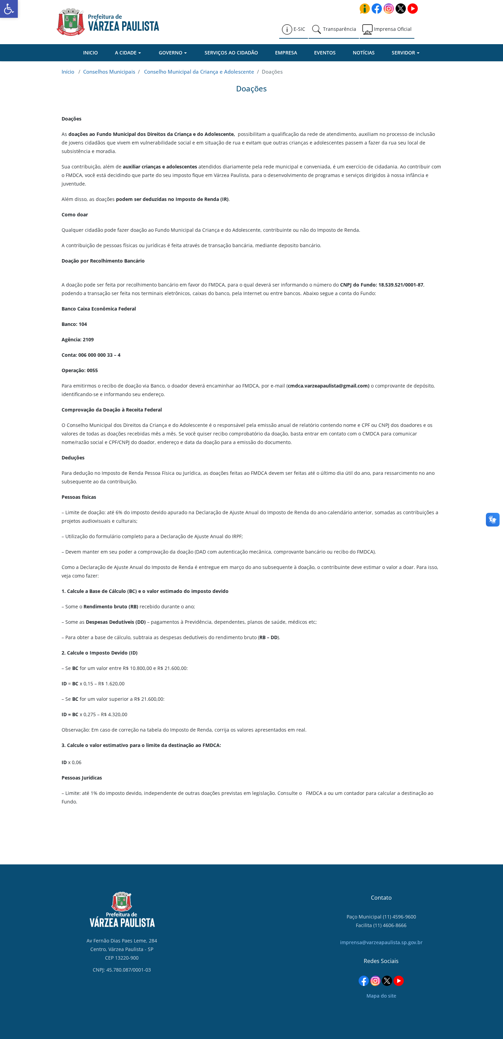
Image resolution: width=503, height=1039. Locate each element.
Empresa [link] (286, 52)
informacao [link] (365, 8)
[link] (9, 9)
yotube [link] (413, 8)
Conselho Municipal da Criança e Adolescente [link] (199, 71)
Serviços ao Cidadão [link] (231, 52)
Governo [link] (170, 52)
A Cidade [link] (126, 52)
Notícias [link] (364, 52)
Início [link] (68, 71)
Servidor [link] (403, 52)
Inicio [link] (90, 52)
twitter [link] (401, 8)
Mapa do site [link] (381, 995)
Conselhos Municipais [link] (109, 71)
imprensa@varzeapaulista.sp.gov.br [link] (381, 942)
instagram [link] (389, 8)
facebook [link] (377, 8)
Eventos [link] (325, 52)
